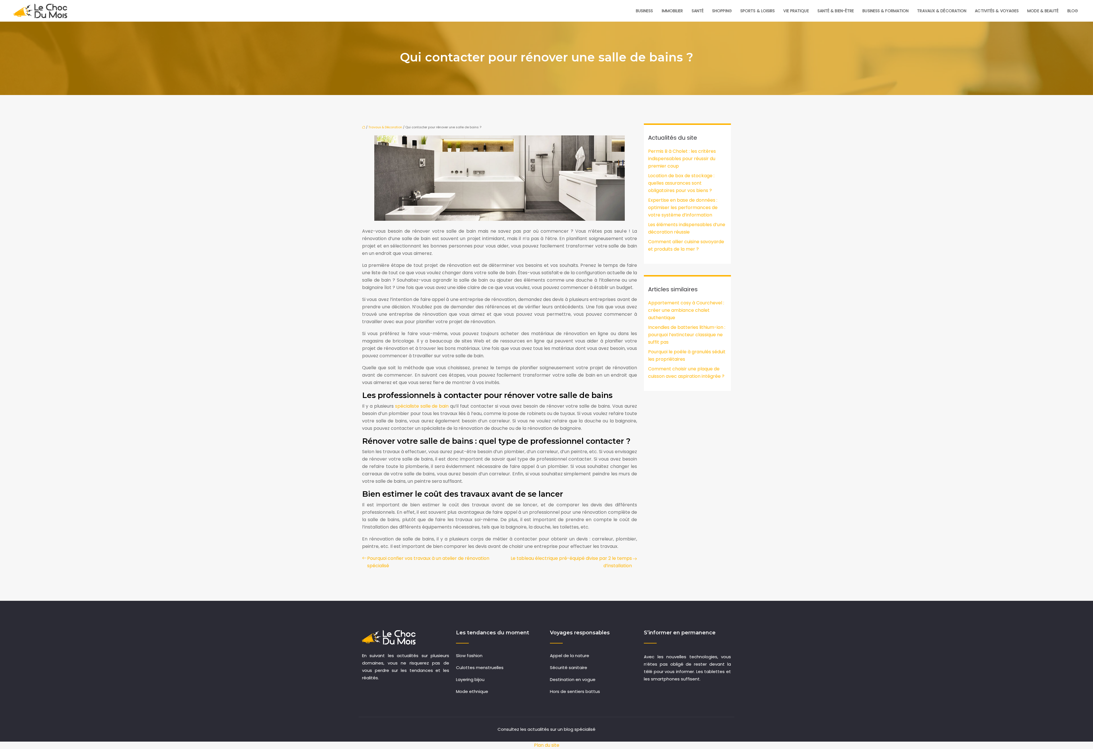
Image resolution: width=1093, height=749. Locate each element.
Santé (698, 11)
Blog (1072, 11)
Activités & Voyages (997, 11)
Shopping (722, 11)
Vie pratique (796, 11)
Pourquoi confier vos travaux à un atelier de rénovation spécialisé (428, 562)
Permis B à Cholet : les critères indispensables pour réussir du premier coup (682, 158)
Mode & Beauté (1043, 11)
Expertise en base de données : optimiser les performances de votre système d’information (683, 207)
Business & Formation (885, 11)
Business (644, 11)
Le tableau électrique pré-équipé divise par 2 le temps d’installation (571, 562)
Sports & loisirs (757, 11)
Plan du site (546, 745)
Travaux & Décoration (941, 11)
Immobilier (672, 11)
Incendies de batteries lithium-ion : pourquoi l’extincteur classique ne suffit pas (686, 334)
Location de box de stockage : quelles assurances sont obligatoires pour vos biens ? (681, 183)
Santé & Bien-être (835, 11)
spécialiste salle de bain (422, 406)
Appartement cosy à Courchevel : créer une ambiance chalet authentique (686, 310)
